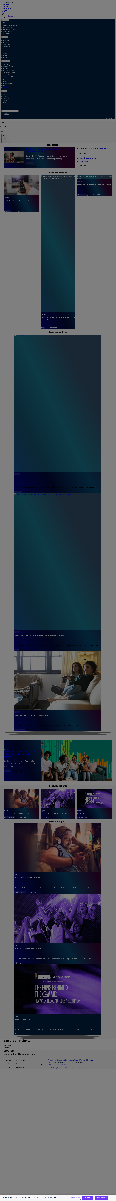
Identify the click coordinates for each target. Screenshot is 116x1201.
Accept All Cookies (101, 1197)
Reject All (88, 1197)
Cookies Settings (75, 1197)
